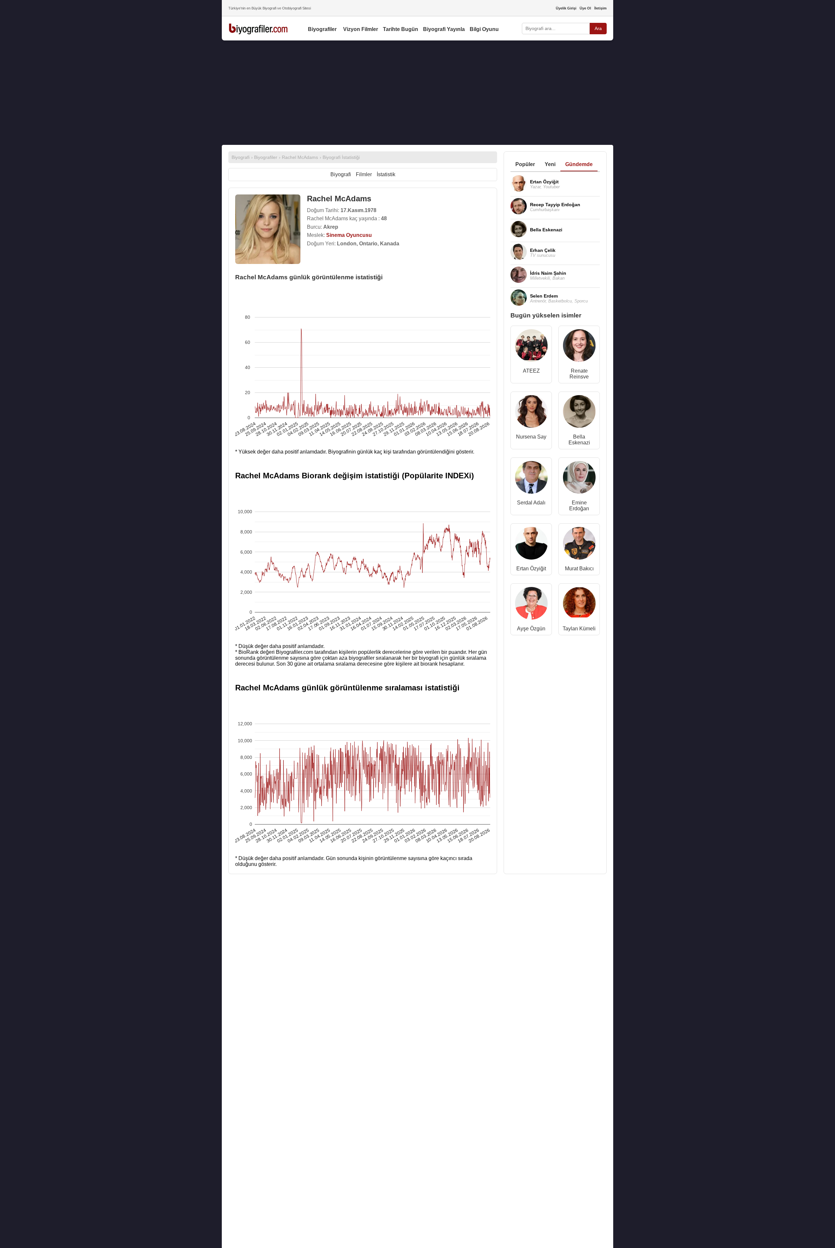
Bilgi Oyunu (484, 29)
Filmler (364, 174)
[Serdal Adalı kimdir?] (531, 479)
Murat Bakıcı (579, 568)
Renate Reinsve (579, 373)
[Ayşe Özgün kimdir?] (531, 605)
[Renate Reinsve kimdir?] (579, 347)
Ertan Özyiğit (531, 568)
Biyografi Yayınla (444, 29)
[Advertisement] (417, 92)
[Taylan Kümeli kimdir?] (579, 605)
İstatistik (386, 174)
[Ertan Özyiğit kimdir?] (531, 544)
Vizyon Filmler (360, 29)
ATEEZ (531, 371)
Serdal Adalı (531, 502)
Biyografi (340, 174)
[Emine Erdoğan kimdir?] (579, 479)
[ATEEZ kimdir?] (531, 347)
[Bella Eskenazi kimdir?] (579, 413)
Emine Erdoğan (579, 505)
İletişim (600, 8)
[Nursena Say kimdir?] (531, 413)
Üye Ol (585, 8)
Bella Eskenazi (579, 439)
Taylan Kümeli (579, 628)
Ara (598, 28)
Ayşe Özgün (531, 628)
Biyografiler (322, 29)
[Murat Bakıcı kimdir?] (579, 544)
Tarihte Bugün (400, 29)
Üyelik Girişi (566, 8)
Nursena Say (531, 436)
